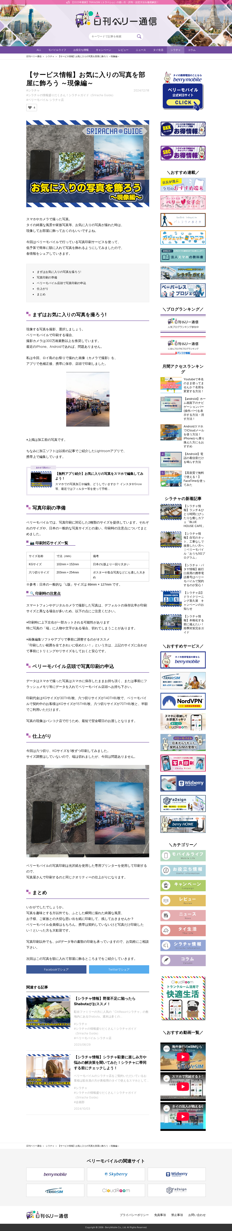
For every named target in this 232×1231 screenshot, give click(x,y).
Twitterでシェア (119, 969)
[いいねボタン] (30, 107)
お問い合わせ (197, 1215)
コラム (192, 49)
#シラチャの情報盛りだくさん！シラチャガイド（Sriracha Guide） (70, 95)
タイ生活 (158, 49)
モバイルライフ (57, 49)
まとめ (41, 294)
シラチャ (176, 49)
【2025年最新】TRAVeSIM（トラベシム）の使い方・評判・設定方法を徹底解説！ (115, 2)
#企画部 (79, 1102)
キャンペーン (103, 49)
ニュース (141, 49)
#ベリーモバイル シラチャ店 (45, 100)
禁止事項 (177, 1215)
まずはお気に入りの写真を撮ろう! (59, 272)
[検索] (139, 36)
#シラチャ (33, 90)
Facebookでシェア (56, 969)
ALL (39, 49)
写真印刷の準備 (47, 277)
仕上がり (42, 288)
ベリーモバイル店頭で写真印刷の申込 (61, 283)
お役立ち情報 (81, 49)
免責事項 (160, 1215)
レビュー (123, 49)
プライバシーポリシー (134, 1215)
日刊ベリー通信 (34, 56)
